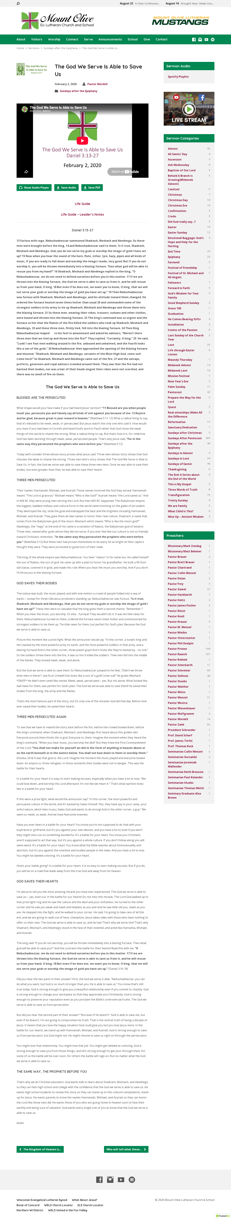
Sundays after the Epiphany (61, 48)
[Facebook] (194, 39)
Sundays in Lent (178, 458)
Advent (173, 149)
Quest (172, 407)
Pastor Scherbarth (180, 665)
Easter (172, 227)
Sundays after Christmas (185, 433)
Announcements (110, 39)
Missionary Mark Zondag (184, 546)
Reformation (177, 422)
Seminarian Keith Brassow (185, 772)
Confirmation (177, 211)
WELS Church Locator (58, 1205)
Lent (171, 345)
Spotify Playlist (178, 76)
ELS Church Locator (90, 1205)
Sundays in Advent (180, 453)
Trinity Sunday (178, 500)
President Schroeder (181, 730)
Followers (174, 282)
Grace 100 (174, 308)
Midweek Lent (177, 370)
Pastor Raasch (177, 654)
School (133, 39)
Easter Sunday (177, 232)
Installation (176, 324)
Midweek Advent (179, 365)
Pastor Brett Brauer (181, 562)
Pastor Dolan (176, 578)
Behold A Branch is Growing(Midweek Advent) (180, 180)
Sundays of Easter (180, 464)
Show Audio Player (36, 187)
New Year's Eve (178, 381)
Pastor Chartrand (180, 567)
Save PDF (94, 187)
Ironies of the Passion (182, 330)
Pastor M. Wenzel (179, 627)
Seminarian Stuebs (180, 783)
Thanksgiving (177, 469)
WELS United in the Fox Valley (67, 1210)
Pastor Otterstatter (181, 638)
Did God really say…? (182, 222)
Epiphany (174, 257)
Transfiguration (179, 495)
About (21, 39)
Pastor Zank (176, 724)
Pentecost (175, 392)
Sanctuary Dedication (182, 427)
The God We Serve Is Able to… (100, 48)
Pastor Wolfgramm (181, 714)
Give (147, 39)
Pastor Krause (177, 622)
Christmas (175, 195)
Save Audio (68, 187)
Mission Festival (179, 376)
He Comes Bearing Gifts (184, 319)
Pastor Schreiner (179, 670)
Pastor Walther (178, 686)
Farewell (174, 262)
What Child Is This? (180, 511)
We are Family (177, 506)
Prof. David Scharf (180, 735)
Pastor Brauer (177, 557)
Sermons (33, 48)
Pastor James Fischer (182, 605)
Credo (172, 216)
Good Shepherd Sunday (183, 303)
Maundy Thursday (180, 360)
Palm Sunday (176, 387)
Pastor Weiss (176, 692)
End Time (174, 251)
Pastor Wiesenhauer (181, 708)
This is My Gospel (179, 484)
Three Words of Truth (182, 489)
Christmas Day (178, 200)
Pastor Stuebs (177, 681)
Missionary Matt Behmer (185, 551)
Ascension (174, 159)
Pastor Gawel (177, 589)
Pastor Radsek (177, 659)
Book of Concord (28, 1205)
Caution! (174, 189)
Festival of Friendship (182, 268)
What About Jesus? (84, 1200)
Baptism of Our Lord (181, 170)
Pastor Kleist (176, 611)
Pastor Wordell (97, 84)
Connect (72, 39)
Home (20, 48)
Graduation (175, 314)
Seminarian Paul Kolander (185, 777)
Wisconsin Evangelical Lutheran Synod (42, 1200)
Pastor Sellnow (178, 676)
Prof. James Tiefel (180, 741)
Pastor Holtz (176, 600)
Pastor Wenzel (178, 697)
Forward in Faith (179, 288)
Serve (88, 39)
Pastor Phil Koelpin (180, 643)
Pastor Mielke (177, 632)
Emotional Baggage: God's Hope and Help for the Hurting (186, 242)
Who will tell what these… (125, 1149)
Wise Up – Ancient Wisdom (186, 517)
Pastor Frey (175, 584)
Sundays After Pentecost (185, 438)
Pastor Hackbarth (180, 594)
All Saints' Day (177, 154)
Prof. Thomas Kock (180, 746)
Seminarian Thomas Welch (186, 788)
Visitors (36, 39)
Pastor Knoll (176, 616)
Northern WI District (30, 1210)
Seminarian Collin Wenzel (185, 751)
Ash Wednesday (178, 165)
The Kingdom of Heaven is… (42, 1149)
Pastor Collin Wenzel (182, 573)
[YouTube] (206, 39)
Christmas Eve (177, 205)
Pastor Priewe (177, 649)
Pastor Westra (177, 703)
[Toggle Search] (18, 3)
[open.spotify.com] (212, 39)
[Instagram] (200, 39)
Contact (161, 39)
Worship (54, 39)
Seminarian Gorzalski (182, 757)
